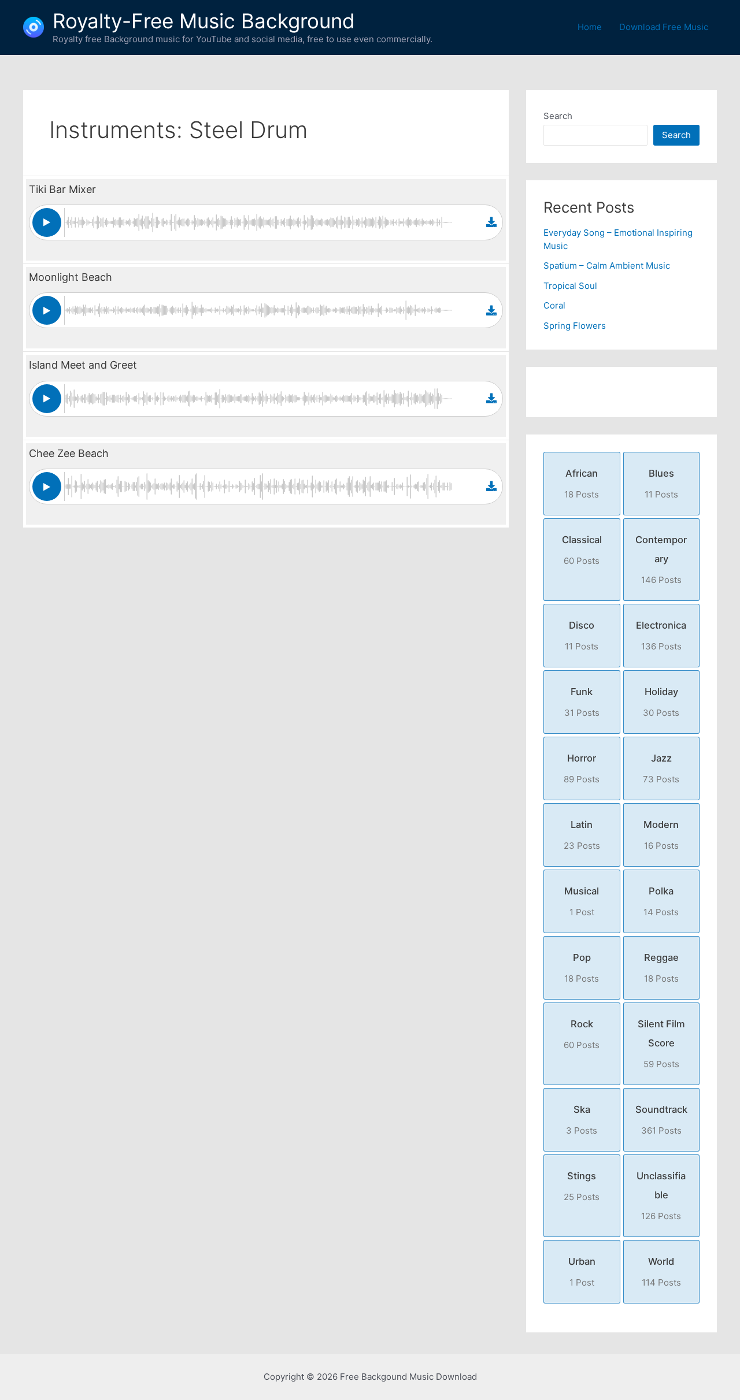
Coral (554, 305)
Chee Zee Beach (69, 453)
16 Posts (661, 835)
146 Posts (661, 559)
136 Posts (661, 635)
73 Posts (661, 768)
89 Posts (582, 768)
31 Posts (582, 702)
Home (590, 26)
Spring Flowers (574, 325)
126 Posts (661, 1195)
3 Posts (581, 1120)
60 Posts (582, 550)
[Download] (491, 222)
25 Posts (582, 1186)
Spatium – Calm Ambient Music (606, 265)
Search (557, 115)
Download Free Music (663, 26)
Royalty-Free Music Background (204, 21)
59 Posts (661, 1044)
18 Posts (581, 483)
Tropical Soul (570, 285)
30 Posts (661, 702)
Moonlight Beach (70, 277)
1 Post (581, 901)
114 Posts (661, 1272)
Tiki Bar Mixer (62, 189)
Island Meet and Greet (83, 365)
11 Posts (661, 483)
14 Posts (661, 901)
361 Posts (661, 1120)
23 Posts (582, 835)
